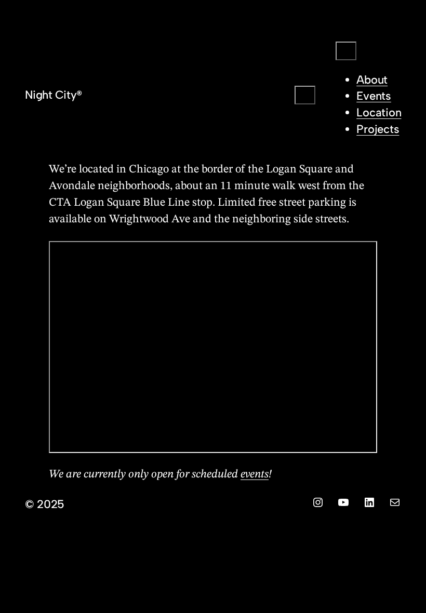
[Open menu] (305, 95)
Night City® (53, 95)
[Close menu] (346, 51)
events (255, 474)
